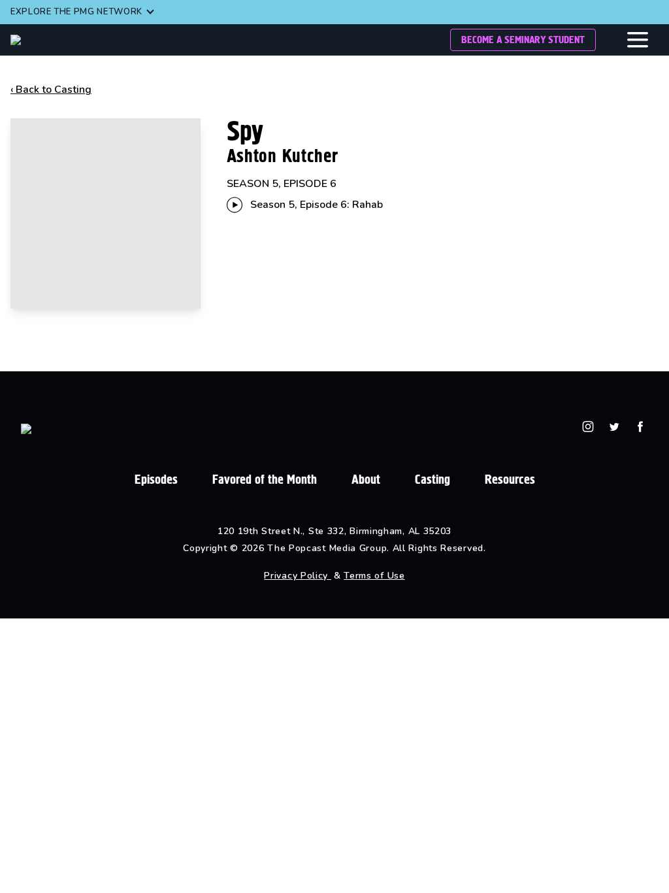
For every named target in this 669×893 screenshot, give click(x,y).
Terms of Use (374, 575)
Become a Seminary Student (523, 39)
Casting (432, 479)
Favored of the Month (264, 479)
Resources (510, 479)
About (365, 479)
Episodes (156, 479)
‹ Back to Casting (50, 89)
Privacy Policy (297, 575)
